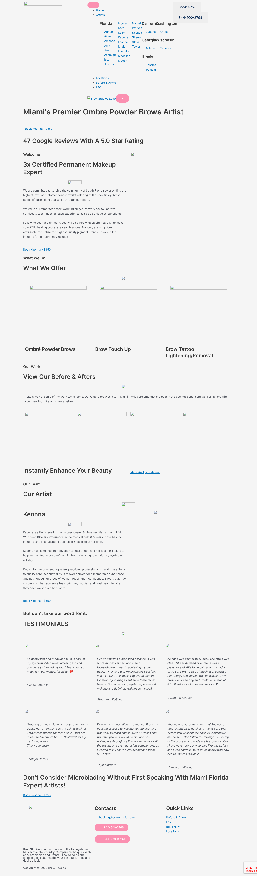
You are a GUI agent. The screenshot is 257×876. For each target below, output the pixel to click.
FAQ (98, 87)
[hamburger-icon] (93, 5)
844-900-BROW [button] (113, 839)
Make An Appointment (145, 472)
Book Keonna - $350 (38, 128)
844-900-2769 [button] (113, 827)
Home (100, 10)
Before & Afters (106, 82)
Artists (100, 15)
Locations (102, 78)
